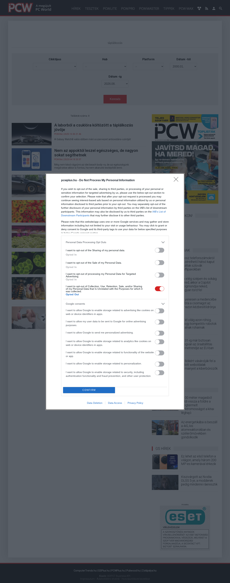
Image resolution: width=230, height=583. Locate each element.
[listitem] (115, 242)
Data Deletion (94, 402)
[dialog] (115, 291)
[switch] (159, 250)
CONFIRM (89, 390)
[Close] (177, 180)
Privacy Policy (135, 402)
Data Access (115, 402)
